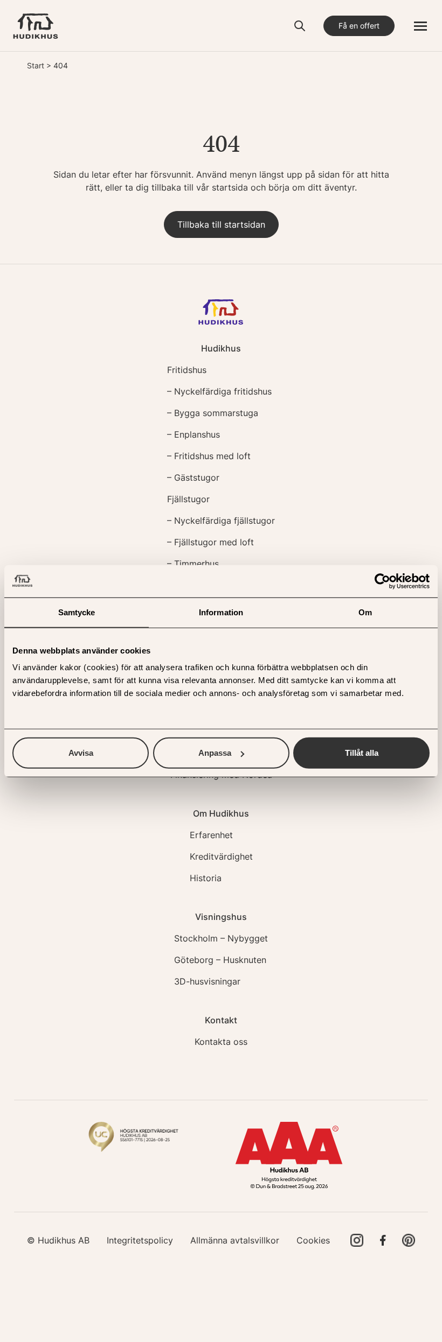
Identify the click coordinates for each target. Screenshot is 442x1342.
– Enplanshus (193, 434)
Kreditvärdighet (221, 856)
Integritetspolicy (140, 1240)
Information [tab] (221, 611)
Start (35, 65)
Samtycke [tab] (76, 611)
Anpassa (214, 752)
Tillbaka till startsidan (221, 224)
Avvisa (80, 752)
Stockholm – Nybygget (221, 938)
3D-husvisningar (207, 981)
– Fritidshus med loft (209, 456)
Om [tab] (365, 611)
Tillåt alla (361, 752)
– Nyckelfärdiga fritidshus (219, 391)
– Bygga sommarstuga (212, 412)
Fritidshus (186, 369)
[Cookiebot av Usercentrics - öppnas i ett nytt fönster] (382, 581)
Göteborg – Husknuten (220, 959)
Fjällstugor (188, 499)
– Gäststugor (193, 477)
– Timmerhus (193, 563)
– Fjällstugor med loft (210, 542)
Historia (206, 878)
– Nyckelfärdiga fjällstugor (221, 520)
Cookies (313, 1240)
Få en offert (359, 25)
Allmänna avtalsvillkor (234, 1240)
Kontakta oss (221, 1041)
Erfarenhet (211, 835)
